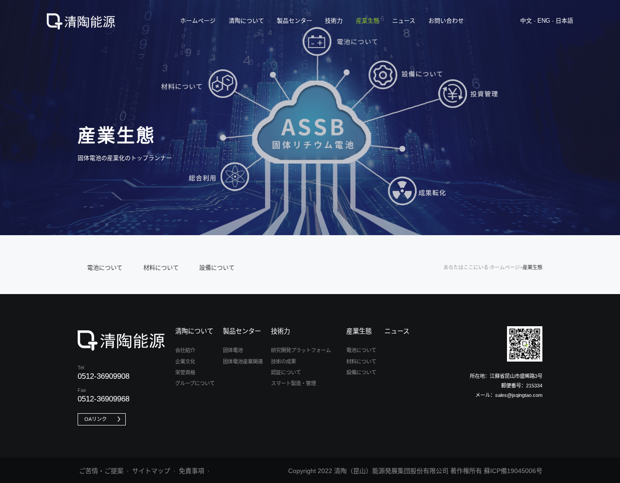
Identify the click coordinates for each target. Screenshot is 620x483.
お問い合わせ (446, 20)
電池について (105, 267)
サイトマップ (151, 470)
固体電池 (233, 350)
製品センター (294, 20)
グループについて (195, 383)
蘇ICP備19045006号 (513, 470)
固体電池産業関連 (243, 361)
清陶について (246, 20)
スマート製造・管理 (293, 383)
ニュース (403, 20)
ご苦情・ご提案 (101, 470)
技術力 (334, 20)
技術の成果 (283, 361)
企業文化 (185, 361)
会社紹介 (185, 350)
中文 (526, 20)
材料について (161, 267)
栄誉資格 (185, 372)
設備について (217, 267)
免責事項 (191, 470)
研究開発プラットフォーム (301, 350)
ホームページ (198, 20)
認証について (286, 372)
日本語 (564, 20)
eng (543, 20)
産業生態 (367, 20)
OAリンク (95, 419)
